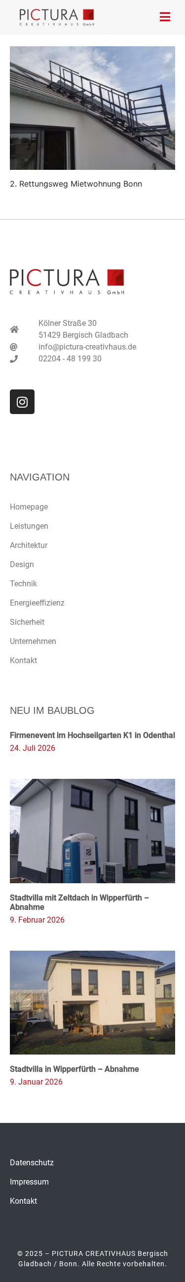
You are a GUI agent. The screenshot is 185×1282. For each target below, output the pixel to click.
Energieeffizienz (37, 603)
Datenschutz (32, 1162)
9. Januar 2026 (36, 1082)
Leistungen (29, 526)
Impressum (29, 1181)
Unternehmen (33, 641)
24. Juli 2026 (32, 748)
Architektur (28, 545)
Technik (23, 583)
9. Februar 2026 (37, 920)
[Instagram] (22, 401)
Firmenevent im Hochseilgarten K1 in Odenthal (92, 735)
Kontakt (23, 660)
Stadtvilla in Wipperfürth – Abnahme (74, 1069)
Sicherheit (27, 622)
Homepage (29, 507)
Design (22, 564)
